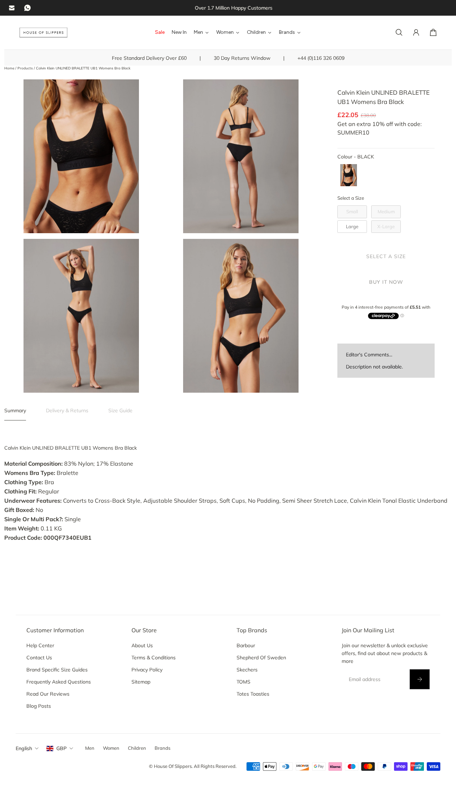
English (24, 748)
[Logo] (43, 32)
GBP (61, 748)
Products (25, 68)
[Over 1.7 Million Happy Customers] (228, 8)
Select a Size (350, 198)
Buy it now (386, 282)
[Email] (12, 8)
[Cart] (433, 32)
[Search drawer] (399, 32)
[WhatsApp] (27, 8)
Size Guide (120, 410)
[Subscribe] (420, 679)
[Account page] (416, 32)
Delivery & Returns (67, 410)
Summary (15, 410)
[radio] (348, 175)
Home (9, 68)
